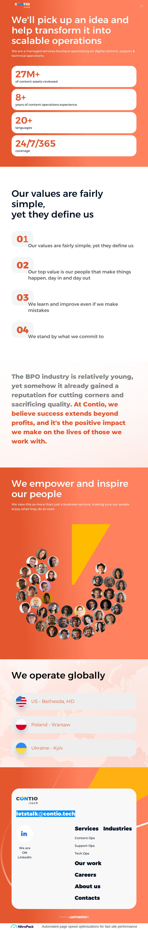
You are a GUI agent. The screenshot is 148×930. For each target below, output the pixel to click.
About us (87, 886)
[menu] (141, 6)
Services (86, 828)
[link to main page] (22, 6)
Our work (88, 863)
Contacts (87, 898)
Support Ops (85, 845)
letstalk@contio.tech (45, 813)
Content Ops (85, 838)
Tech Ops (82, 853)
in (24, 834)
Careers (85, 874)
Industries (117, 828)
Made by (64, 917)
